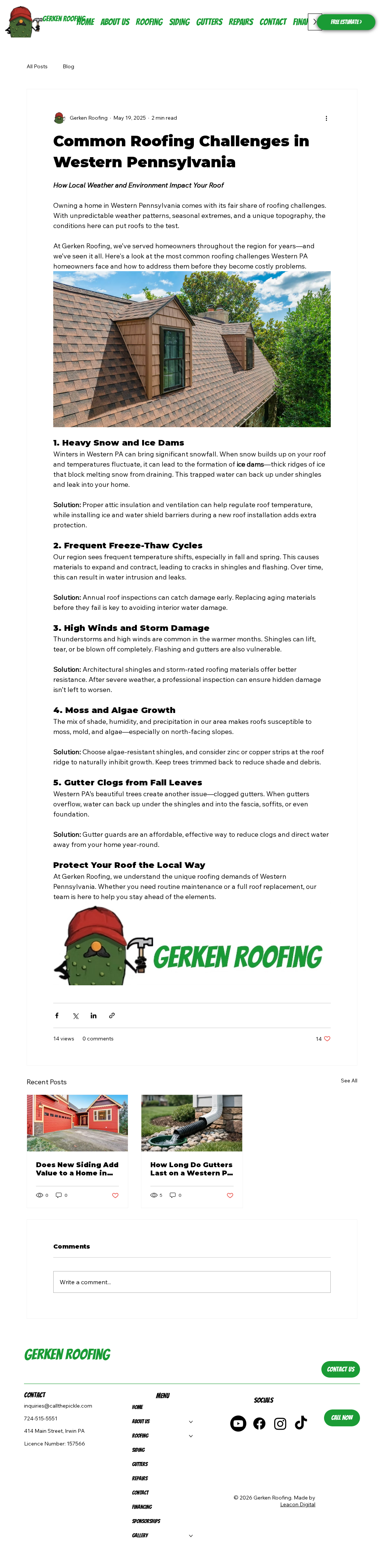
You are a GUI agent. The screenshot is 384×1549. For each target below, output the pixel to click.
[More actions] (326, 117)
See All (349, 1080)
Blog (68, 66)
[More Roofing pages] (191, 1436)
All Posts (37, 66)
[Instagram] (280, 1423)
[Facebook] (259, 1423)
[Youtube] (238, 1423)
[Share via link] (112, 1015)
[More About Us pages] (191, 1422)
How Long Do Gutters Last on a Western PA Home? (191, 1169)
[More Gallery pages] (191, 1536)
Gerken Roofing (63, 19)
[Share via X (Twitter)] (75, 1015)
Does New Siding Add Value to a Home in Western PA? (77, 1169)
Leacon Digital (297, 1504)
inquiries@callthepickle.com (58, 1405)
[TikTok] (301, 1423)
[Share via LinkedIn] (93, 1015)
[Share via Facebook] (56, 1015)
